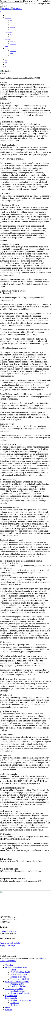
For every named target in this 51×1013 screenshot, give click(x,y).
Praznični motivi (17, 984)
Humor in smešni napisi (20, 993)
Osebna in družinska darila (16, 967)
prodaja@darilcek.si (8, 931)
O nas (7, 1007)
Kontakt (8, 1010)
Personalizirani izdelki (19, 979)
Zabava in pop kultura (14, 988)
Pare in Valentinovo (18, 974)
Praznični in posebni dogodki (17, 981)
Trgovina (9, 965)
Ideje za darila (11, 998)
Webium (42, 958)
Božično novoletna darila (20, 1000)
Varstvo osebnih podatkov (10, 943)
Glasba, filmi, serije (18, 991)
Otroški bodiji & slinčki (20, 972)
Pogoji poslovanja (7, 945)
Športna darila (11, 995)
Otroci (13, 970)
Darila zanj (14, 1003)
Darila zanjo (15, 1005)
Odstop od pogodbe (8, 961)
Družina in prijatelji (18, 977)
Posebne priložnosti (18, 986)
